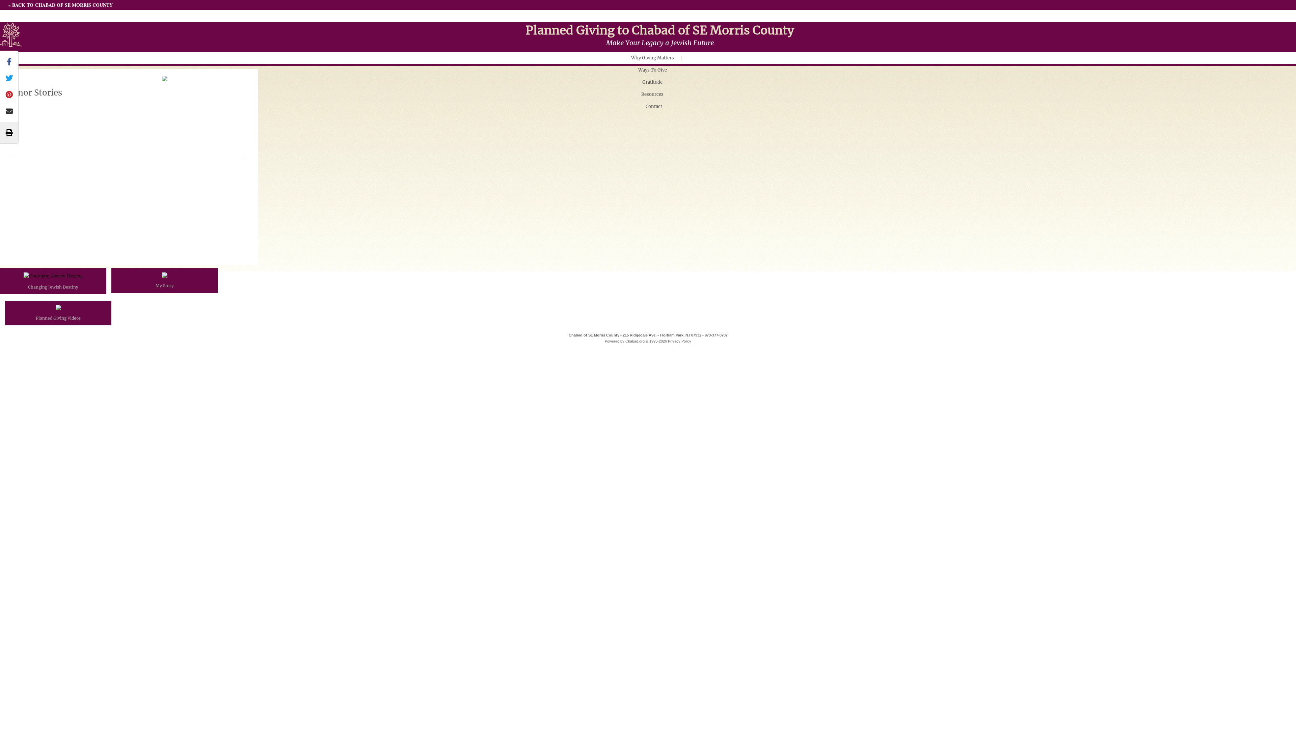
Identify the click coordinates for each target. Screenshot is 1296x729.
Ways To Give (652, 70)
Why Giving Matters (652, 58)
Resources (652, 94)
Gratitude (652, 82)
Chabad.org (635, 341)
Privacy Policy (679, 341)
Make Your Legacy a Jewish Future (660, 42)
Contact (654, 106)
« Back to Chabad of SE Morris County (60, 4)
